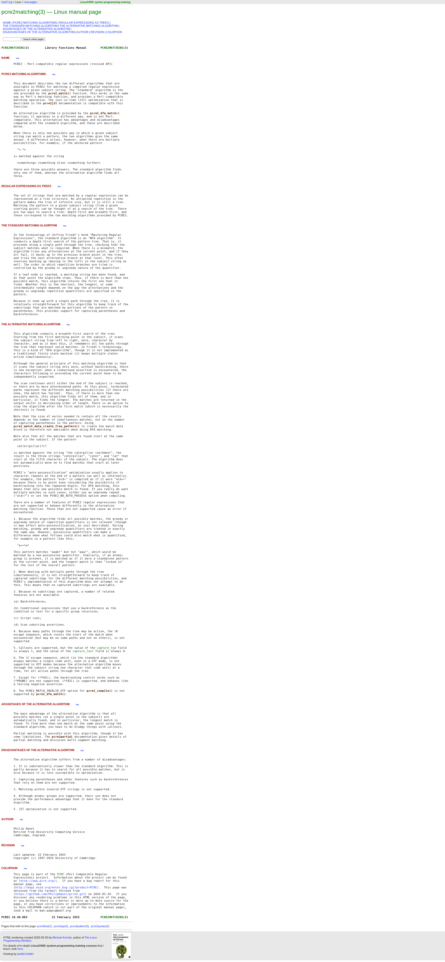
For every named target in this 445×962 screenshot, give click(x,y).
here (20, 948)
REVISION (97, 32)
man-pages (30, 2)
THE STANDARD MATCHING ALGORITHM (30, 25)
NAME (7, 22)
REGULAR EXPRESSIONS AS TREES (84, 22)
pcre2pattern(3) (79, 926)
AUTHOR (82, 32)
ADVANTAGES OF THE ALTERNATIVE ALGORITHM (36, 28)
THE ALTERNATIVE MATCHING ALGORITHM (89, 25)
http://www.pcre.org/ (38, 880)
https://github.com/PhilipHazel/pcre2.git (50, 894)
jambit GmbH (25, 953)
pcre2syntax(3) (100, 926)
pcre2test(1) (44, 926)
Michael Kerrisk (62, 937)
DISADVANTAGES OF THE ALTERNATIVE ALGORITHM (39, 32)
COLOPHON (114, 32)
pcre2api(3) (61, 926)
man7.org (6, 2)
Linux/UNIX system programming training (105, 2)
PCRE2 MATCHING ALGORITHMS (35, 22)
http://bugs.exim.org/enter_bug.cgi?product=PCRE (56, 887)
